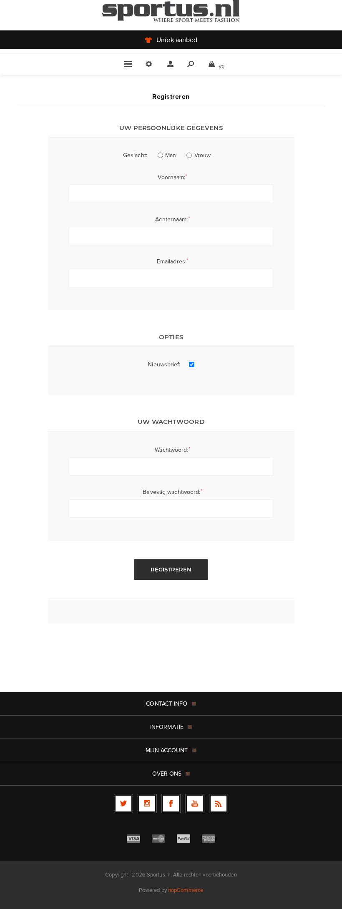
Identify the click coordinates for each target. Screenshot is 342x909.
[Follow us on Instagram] (147, 803)
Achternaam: (171, 219)
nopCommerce (185, 890)
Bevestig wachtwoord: (171, 492)
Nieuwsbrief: (164, 364)
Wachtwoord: (171, 450)
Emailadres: (171, 261)
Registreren (171, 569)
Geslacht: (135, 155)
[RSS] (218, 803)
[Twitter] (123, 803)
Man (170, 155)
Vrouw (202, 155)
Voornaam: (171, 177)
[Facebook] (171, 803)
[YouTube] (195, 803)
